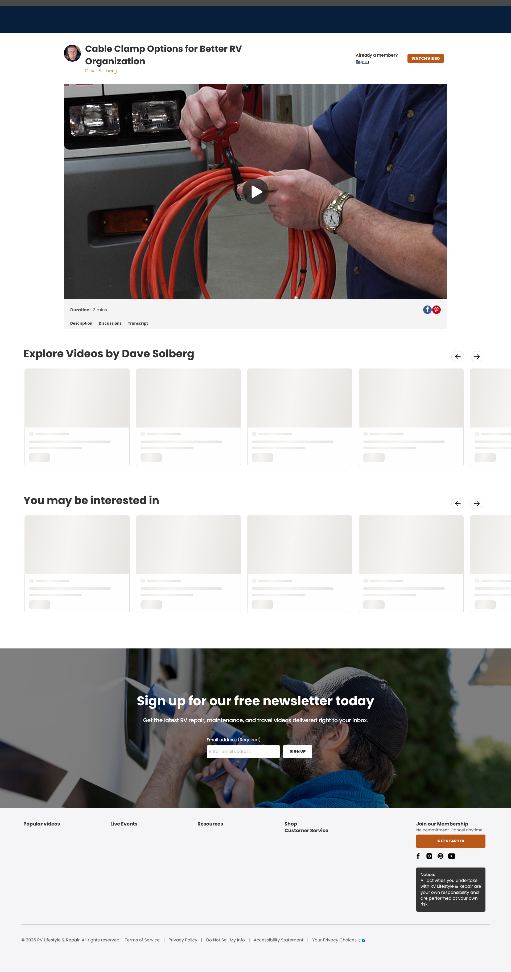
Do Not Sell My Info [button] (225, 940)
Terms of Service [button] (142, 940)
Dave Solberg (101, 71)
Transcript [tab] (138, 323)
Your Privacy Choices (334, 940)
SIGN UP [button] (298, 751)
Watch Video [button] (425, 58)
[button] (377, 58)
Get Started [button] (450, 841)
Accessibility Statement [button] (278, 940)
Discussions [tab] (110, 323)
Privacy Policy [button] (182, 940)
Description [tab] (81, 323)
